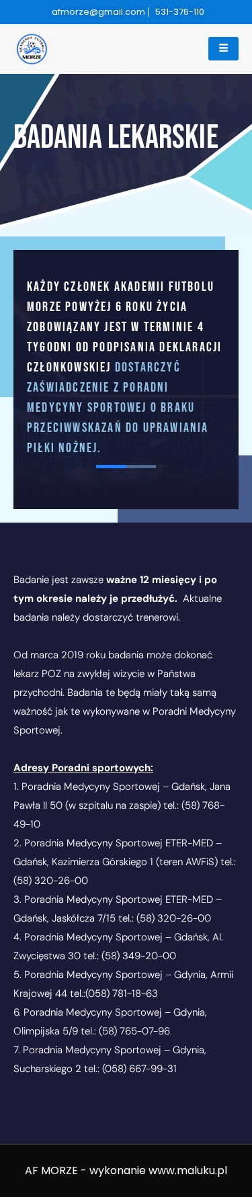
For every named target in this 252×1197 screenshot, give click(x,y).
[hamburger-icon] (223, 48)
